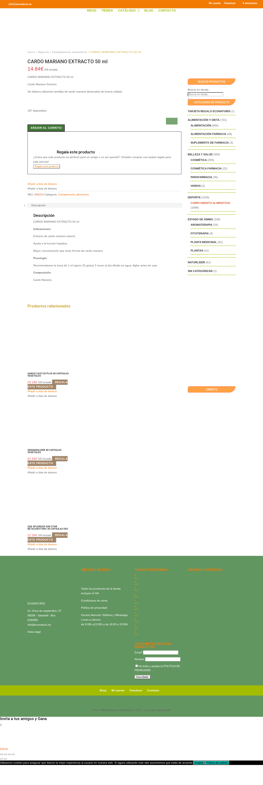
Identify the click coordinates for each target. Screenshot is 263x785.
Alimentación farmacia (208, 133)
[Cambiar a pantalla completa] (5, 754)
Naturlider (196, 262)
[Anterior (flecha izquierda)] (1, 759)
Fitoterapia (200, 233)
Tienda (107, 10)
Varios (196, 185)
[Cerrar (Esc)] (13, 754)
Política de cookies (217, 762)
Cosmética (199, 160)
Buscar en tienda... (199, 89)
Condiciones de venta (94, 600)
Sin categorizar (200, 271)
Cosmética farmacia (206, 168)
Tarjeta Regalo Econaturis (209, 111)
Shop (103, 690)
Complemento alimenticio (69, 52)
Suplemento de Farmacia (210, 142)
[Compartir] (9, 754)
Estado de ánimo (200, 219)
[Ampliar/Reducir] (1, 754)
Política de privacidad (94, 607)
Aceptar (199, 762)
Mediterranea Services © (117, 710)
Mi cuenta (214, 3)
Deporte (43, 52)
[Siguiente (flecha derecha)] (5, 759)
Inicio (91, 10)
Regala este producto (46, 166)
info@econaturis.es (39, 624)
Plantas (197, 250)
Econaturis (164, 710)
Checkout (229, 3)
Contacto (167, 10)
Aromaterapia (201, 224)
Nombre (139, 659)
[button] (42, 183)
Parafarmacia (201, 177)
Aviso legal (34, 631)
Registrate (6, 743)
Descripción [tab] (38, 205)
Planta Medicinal (204, 242)
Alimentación (201, 125)
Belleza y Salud (200, 154)
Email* (138, 652)
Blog (148, 10)
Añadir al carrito (46, 127)
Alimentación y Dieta (203, 119)
